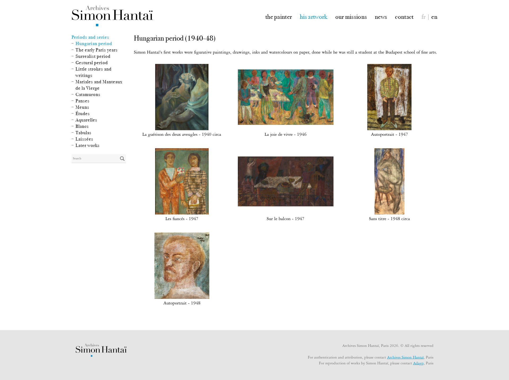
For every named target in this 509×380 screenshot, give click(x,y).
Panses (83, 101)
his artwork (313, 16)
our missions (351, 16)
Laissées (84, 139)
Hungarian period (94, 43)
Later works (88, 145)
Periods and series (90, 37)
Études (83, 113)
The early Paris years (97, 50)
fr (423, 16)
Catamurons (88, 94)
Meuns (82, 107)
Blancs (82, 126)
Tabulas (83, 133)
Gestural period (92, 62)
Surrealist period (93, 56)
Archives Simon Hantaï (405, 358)
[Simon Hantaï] (112, 16)
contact (404, 16)
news (381, 16)
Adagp (418, 364)
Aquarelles (86, 120)
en (434, 16)
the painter (278, 16)
